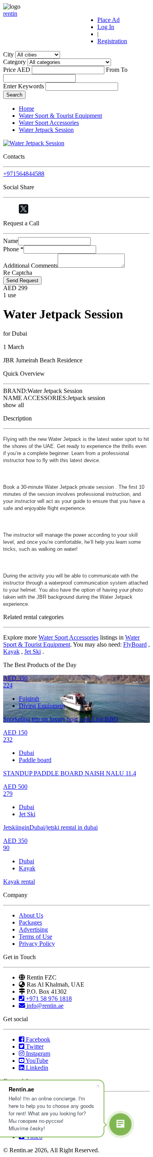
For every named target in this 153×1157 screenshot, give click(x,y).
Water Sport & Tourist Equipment (60, 115)
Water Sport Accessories (49, 122)
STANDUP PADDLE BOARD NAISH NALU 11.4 (69, 773)
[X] (23, 209)
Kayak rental (19, 881)
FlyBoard (135, 644)
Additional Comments (30, 265)
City (8, 54)
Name (10, 241)
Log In (105, 27)
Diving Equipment (42, 705)
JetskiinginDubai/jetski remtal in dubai (50, 827)
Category (14, 61)
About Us (31, 915)
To (124, 69)
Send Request (22, 280)
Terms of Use (35, 936)
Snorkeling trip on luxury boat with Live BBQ (60, 719)
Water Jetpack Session (46, 129)
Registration (112, 41)
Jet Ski (32, 651)
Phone (13, 249)
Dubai (26, 752)
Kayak (11, 651)
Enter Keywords (23, 86)
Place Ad (108, 19)
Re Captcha (17, 272)
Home (26, 108)
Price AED (16, 69)
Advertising (33, 929)
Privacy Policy (37, 943)
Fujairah (29, 698)
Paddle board (35, 760)
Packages (30, 922)
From (112, 69)
